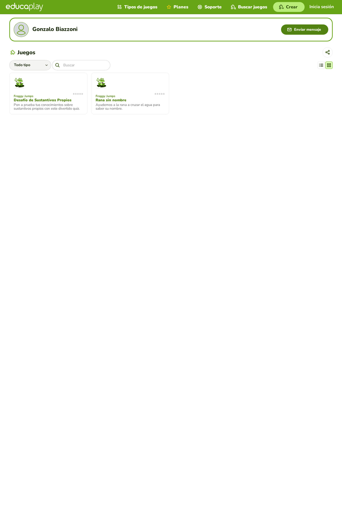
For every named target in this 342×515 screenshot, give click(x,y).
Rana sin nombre (111, 100)
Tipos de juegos (140, 7)
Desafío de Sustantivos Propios (42, 100)
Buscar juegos (252, 7)
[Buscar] (57, 65)
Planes (181, 7)
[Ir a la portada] (24, 7)
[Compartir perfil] (327, 52)
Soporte (213, 7)
